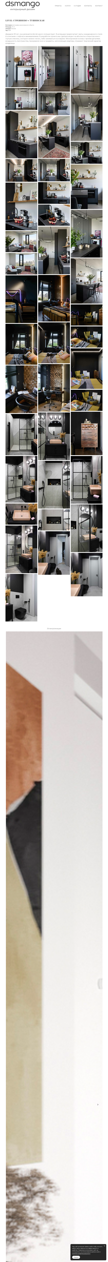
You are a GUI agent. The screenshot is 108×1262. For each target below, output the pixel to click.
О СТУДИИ (77, 5)
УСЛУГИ (67, 5)
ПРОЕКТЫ (58, 5)
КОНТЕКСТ (99, 5)
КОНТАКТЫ (88, 5)
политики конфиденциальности (81, 1253)
